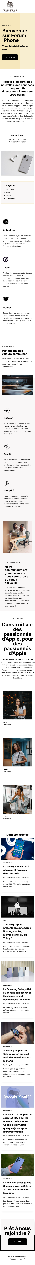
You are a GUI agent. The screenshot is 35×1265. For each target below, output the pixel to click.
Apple (5, 920)
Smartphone (7, 863)
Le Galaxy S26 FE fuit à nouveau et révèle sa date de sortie (16, 870)
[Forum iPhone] (10, 6)
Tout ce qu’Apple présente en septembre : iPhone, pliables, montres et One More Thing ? (17, 931)
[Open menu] (31, 6)
